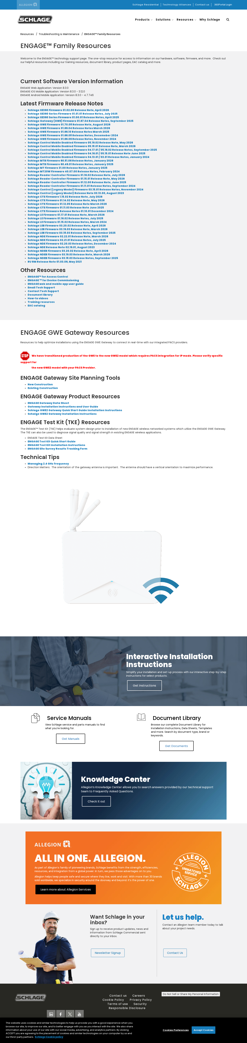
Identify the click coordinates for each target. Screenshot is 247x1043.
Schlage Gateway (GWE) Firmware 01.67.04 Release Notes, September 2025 (80, 121)
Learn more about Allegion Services (66, 889)
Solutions (163, 19)
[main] (123, 1030)
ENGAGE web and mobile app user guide (56, 284)
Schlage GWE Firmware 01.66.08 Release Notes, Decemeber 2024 (73, 135)
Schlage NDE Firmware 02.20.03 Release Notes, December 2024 (72, 243)
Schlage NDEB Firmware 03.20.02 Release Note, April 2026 (68, 251)
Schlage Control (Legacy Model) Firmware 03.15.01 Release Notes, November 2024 (85, 189)
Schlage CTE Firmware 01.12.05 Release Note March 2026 (67, 204)
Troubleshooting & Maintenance (59, 34)
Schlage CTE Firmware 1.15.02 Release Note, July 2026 (65, 197)
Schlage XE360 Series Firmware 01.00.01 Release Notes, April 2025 (73, 117)
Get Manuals (70, 738)
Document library (40, 295)
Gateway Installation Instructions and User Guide (63, 406)
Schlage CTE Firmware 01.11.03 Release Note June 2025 (66, 207)
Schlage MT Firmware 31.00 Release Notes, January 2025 (67, 168)
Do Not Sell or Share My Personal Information (191, 994)
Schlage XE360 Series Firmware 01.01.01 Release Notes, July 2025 (73, 114)
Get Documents (176, 745)
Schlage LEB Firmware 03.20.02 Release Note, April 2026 (67, 225)
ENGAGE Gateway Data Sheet (48, 403)
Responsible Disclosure (127, 1008)
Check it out (96, 801)
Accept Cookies (203, 1030)
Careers (138, 995)
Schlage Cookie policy (49, 1037)
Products (142, 19)
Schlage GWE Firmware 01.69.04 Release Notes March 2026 (69, 128)
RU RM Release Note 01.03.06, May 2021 (55, 262)
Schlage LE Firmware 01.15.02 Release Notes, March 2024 (67, 222)
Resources (185, 19)
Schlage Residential (146, 4)
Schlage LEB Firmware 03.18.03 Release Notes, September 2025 (72, 233)
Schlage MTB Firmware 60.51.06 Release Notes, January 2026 (70, 160)
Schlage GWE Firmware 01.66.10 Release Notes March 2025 (68, 132)
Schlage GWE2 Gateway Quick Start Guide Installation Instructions (75, 410)
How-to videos (38, 298)
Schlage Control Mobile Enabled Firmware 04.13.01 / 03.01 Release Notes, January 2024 (88, 157)
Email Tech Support (41, 287)
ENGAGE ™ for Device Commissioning (53, 280)
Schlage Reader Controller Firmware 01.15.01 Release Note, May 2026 (76, 178)
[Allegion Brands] (28, 5)
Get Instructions (144, 685)
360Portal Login (223, 4)
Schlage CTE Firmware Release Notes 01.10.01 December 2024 (71, 211)
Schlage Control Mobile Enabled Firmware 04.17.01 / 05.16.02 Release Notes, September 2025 (92, 150)
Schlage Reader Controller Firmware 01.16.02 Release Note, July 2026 (76, 175)
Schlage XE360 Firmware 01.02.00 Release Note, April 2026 (68, 110)
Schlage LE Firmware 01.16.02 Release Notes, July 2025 (65, 218)
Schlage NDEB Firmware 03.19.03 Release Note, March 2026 (69, 254)
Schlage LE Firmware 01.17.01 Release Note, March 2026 (66, 215)
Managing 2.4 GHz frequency (48, 463)
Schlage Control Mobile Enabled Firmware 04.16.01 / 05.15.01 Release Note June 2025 (86, 153)
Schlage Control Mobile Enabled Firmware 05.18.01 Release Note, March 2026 (81, 146)
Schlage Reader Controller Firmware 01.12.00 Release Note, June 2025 (77, 182)
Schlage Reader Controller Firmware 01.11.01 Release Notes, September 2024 (82, 186)
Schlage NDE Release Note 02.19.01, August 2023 (61, 247)
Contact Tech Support (43, 291)
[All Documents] (35, 718)
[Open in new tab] (35, 19)
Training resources (41, 302)
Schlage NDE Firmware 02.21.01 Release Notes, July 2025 (67, 240)
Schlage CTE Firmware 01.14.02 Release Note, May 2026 (66, 200)
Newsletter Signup (108, 952)
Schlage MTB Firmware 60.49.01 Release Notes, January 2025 (70, 164)
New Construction (40, 384)
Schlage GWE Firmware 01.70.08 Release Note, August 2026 (69, 124)
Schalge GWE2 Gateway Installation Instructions (62, 414)
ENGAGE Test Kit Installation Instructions (56, 445)
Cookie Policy (113, 999)
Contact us (202, 4)
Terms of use (117, 1003)
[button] (227, 19)
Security (140, 1003)
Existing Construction (43, 388)
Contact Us (175, 952)
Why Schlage (209, 19)
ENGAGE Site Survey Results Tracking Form (57, 448)
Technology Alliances (177, 4)
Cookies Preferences (176, 1030)
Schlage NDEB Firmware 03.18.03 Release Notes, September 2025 (73, 258)
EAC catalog (36, 305)
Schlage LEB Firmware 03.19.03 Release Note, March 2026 (67, 229)
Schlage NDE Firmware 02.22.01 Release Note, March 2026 (68, 236)
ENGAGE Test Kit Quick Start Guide (52, 441)
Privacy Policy (141, 999)
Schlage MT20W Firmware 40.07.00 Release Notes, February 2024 (74, 171)
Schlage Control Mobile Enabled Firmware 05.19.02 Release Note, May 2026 (80, 142)
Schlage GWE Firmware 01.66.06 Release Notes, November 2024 (72, 139)
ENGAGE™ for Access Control (48, 276)
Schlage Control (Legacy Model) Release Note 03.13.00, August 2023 (76, 193)
